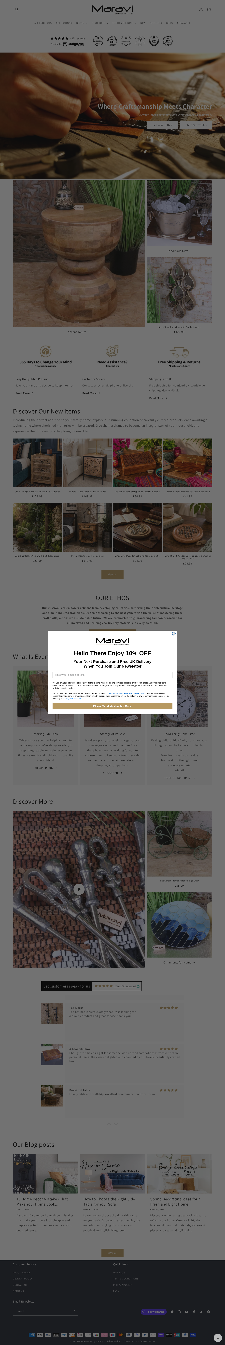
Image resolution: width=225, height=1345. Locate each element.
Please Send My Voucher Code (112, 706)
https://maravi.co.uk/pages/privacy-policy (126, 693)
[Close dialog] (173, 633)
